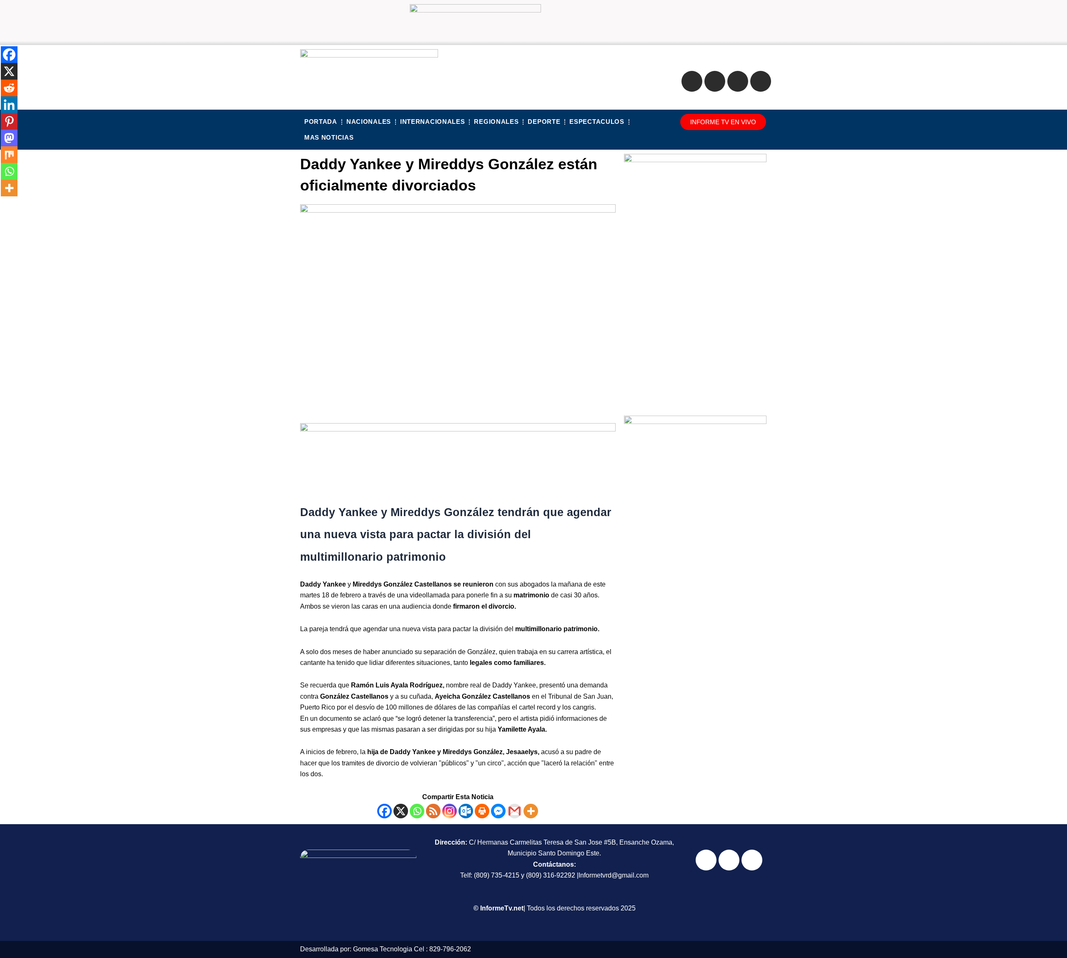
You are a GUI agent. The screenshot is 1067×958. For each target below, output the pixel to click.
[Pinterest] (9, 121)
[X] (400, 811)
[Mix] (9, 154)
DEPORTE (544, 121)
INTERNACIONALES (432, 121)
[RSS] (433, 811)
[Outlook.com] (465, 811)
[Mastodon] (9, 138)
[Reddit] (9, 88)
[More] (530, 811)
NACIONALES (368, 121)
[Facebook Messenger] (498, 811)
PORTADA (320, 121)
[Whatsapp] (417, 811)
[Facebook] (384, 811)
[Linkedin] (9, 104)
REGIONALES (496, 121)
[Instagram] (449, 811)
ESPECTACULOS (596, 121)
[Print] (482, 811)
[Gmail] (514, 811)
